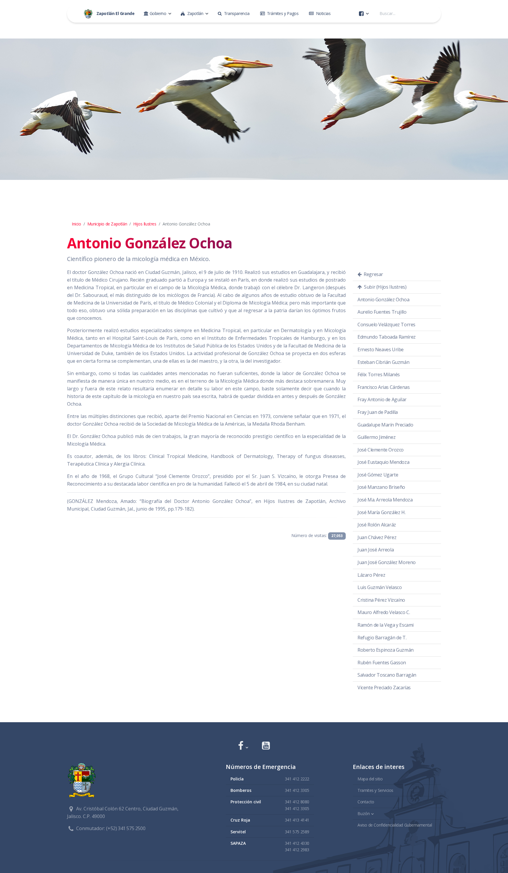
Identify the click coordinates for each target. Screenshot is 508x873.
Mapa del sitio (369, 779)
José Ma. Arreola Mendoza (384, 499)
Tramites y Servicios (375, 790)
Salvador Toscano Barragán (386, 675)
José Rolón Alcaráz (376, 524)
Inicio (76, 224)
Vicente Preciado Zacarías (384, 687)
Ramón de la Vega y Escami (385, 625)
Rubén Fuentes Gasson (381, 662)
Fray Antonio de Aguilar (382, 399)
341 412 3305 (297, 790)
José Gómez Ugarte (377, 474)
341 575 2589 (297, 831)
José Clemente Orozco (380, 449)
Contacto (365, 802)
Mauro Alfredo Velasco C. (383, 612)
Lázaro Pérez (371, 575)
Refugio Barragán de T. (381, 637)
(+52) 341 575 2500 (125, 828)
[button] (243, 746)
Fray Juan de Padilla (377, 412)
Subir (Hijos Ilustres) (385, 287)
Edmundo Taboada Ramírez (386, 337)
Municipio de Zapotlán (107, 224)
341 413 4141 (297, 820)
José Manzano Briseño (381, 487)
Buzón (363, 813)
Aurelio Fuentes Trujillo (381, 312)
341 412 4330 (297, 843)
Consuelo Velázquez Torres (386, 324)
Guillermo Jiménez (376, 437)
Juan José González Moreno (386, 562)
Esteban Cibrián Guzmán (383, 362)
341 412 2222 (297, 779)
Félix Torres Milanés (378, 374)
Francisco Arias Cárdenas (383, 387)
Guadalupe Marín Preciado (385, 425)
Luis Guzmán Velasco (379, 587)
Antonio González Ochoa (383, 299)
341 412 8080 (297, 802)
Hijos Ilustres (144, 224)
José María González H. (381, 512)
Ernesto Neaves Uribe (380, 349)
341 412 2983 (297, 849)
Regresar (373, 274)
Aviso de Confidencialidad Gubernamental (394, 825)
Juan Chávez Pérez (376, 537)
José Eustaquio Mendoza (383, 462)
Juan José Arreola (375, 549)
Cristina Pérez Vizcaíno (381, 600)
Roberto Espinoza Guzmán (385, 650)
